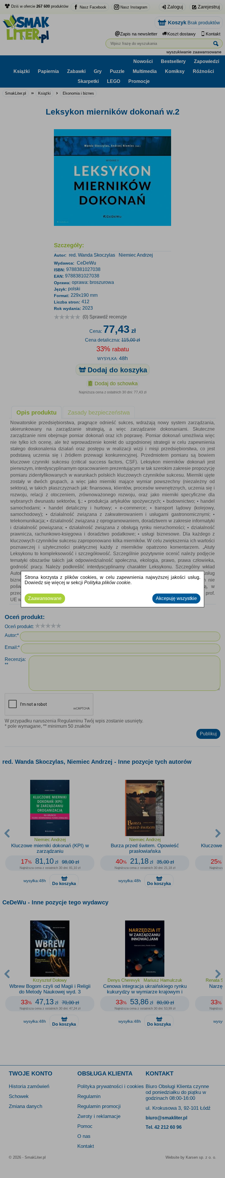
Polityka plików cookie (107, 582)
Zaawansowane (45, 598)
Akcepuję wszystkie (176, 598)
